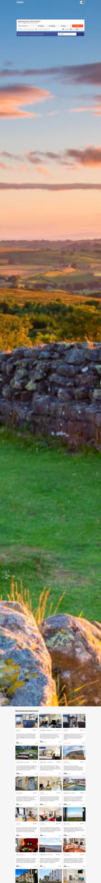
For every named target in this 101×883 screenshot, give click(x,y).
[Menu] (82, 2)
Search (77, 26)
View (59, 741)
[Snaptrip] (20, 2)
